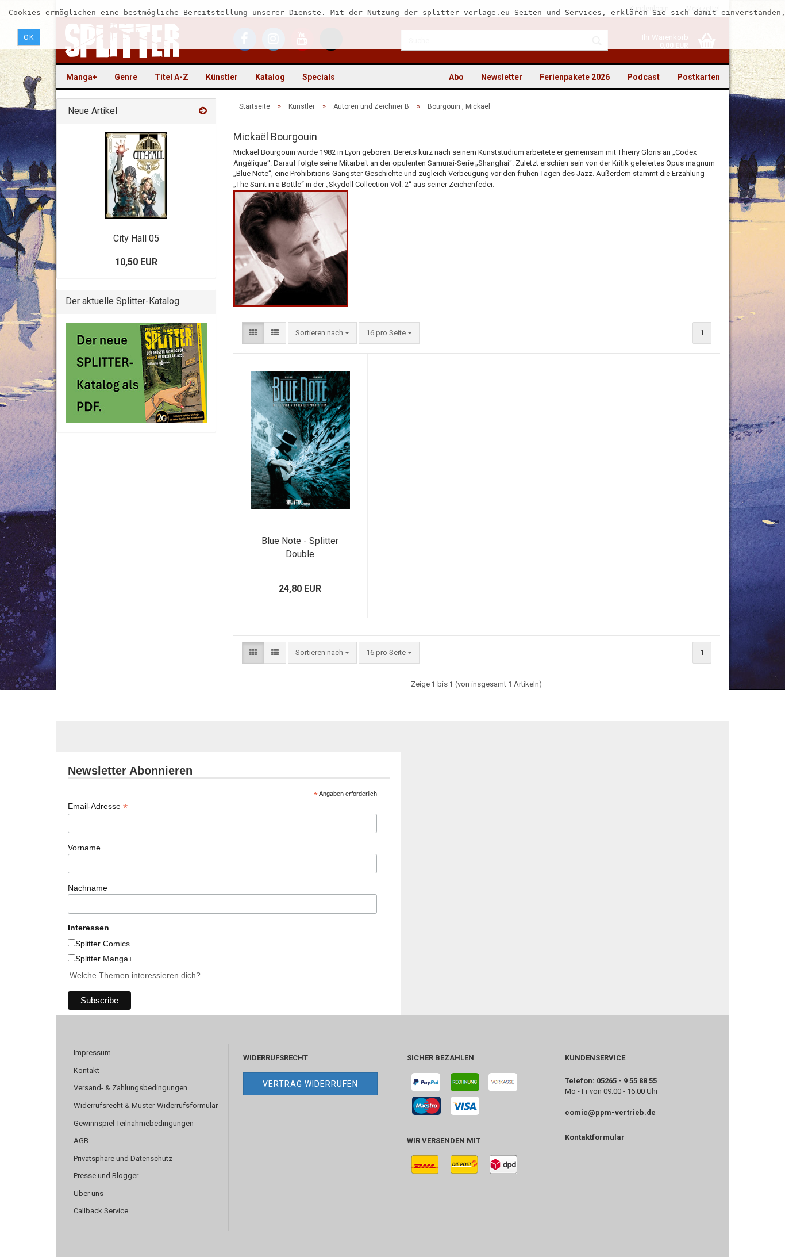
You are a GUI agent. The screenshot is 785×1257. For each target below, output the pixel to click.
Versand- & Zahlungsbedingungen (130, 1087)
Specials (318, 77)
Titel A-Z (171, 77)
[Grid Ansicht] (253, 333)
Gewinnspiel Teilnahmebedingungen (134, 1123)
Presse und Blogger (106, 1175)
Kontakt (86, 1070)
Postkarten (698, 77)
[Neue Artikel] (203, 111)
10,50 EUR (136, 261)
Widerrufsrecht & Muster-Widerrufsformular (146, 1105)
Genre (125, 77)
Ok (29, 37)
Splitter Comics (102, 943)
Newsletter (501, 77)
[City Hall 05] (136, 175)
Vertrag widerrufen (310, 1084)
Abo (456, 77)
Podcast (643, 77)
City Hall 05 (136, 238)
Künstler (222, 77)
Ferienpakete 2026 (575, 77)
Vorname (84, 847)
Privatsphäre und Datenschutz (123, 1158)
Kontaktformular (595, 1137)
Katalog (270, 77)
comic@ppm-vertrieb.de (610, 1112)
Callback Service (101, 1210)
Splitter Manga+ (104, 958)
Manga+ (81, 77)
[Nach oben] (753, 1240)
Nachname (87, 887)
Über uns (88, 1193)
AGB (81, 1140)
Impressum (92, 1052)
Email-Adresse (98, 806)
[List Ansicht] (275, 333)
